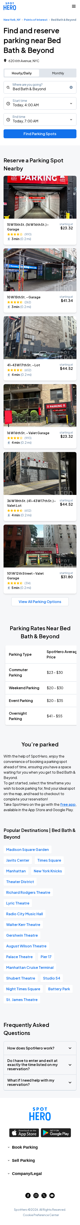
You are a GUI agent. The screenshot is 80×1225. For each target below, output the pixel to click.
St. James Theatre (22, 999)
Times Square (49, 860)
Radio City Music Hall (24, 913)
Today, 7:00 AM (25, 121)
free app (68, 804)
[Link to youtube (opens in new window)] (52, 1196)
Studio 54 (51, 978)
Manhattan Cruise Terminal (30, 967)
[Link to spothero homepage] (40, 1114)
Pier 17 (46, 956)
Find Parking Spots (40, 133)
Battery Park (59, 988)
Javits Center (17, 860)
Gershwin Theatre (22, 935)
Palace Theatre (19, 956)
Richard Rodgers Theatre (28, 892)
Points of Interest (36, 19)
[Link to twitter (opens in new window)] (44, 1196)
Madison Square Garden (27, 849)
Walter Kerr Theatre (23, 924)
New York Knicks (48, 871)
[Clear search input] (71, 87)
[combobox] (40, 87)
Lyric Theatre (17, 903)
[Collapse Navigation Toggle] (73, 6)
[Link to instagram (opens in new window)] (36, 1196)
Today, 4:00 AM (26, 105)
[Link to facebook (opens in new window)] (28, 1196)
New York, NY (12, 19)
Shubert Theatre (20, 978)
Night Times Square (23, 988)
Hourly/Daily (22, 73)
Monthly (58, 73)
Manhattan (16, 871)
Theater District (20, 881)
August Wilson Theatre (26, 946)
